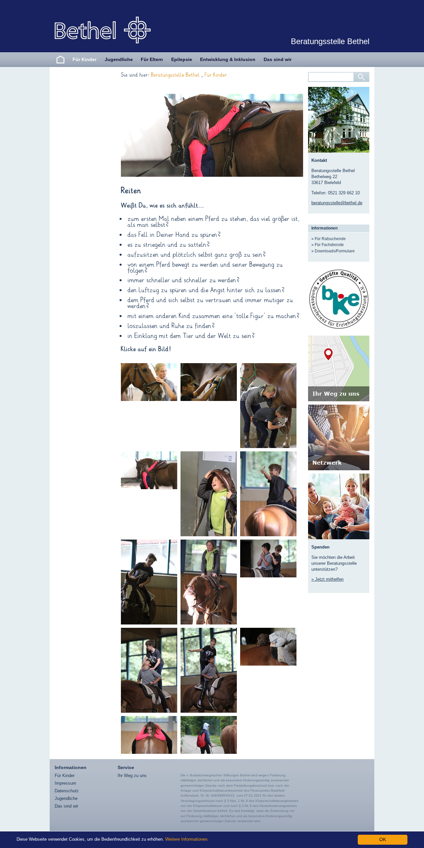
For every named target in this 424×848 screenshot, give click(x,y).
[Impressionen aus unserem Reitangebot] (149, 382)
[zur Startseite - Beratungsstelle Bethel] (103, 30)
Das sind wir (278, 59)
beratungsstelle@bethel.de (336, 202)
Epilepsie (181, 59)
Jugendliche (119, 59)
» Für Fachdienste (327, 245)
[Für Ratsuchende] (338, 505)
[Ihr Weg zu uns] (338, 368)
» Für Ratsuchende (328, 239)
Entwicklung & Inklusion (227, 59)
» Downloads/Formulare (333, 251)
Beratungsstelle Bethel (175, 75)
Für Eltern (152, 59)
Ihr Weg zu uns (132, 775)
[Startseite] (60, 59)
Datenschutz (67, 790)
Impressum (65, 783)
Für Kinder (84, 59)
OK (382, 839)
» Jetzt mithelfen (327, 579)
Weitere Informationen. (187, 839)
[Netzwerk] (338, 437)
